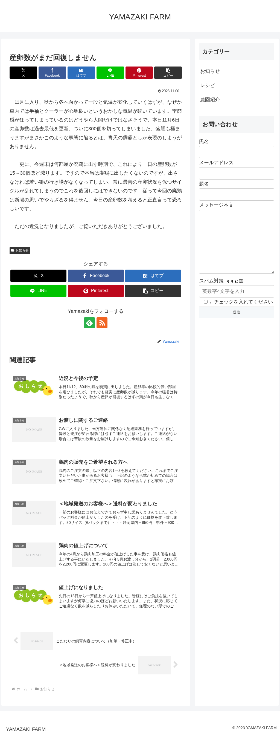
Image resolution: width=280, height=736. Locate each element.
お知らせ (22, 250)
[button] (168, 73)
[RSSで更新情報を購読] (102, 322)
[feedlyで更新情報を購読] (89, 322)
